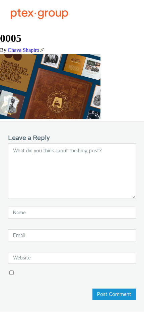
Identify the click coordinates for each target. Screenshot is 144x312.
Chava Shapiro (23, 50)
